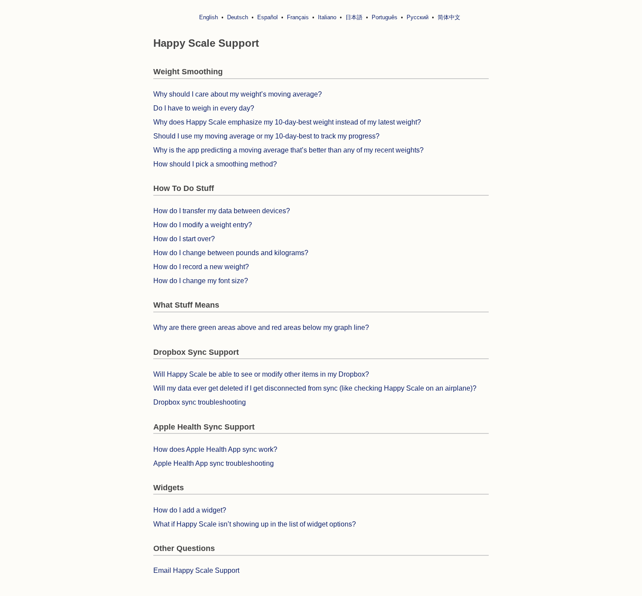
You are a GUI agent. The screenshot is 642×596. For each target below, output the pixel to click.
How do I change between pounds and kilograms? (230, 252)
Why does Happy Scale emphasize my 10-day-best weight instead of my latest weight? (287, 122)
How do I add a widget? (189, 510)
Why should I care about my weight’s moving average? (237, 94)
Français (298, 17)
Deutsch (237, 17)
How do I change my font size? (200, 280)
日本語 (353, 17)
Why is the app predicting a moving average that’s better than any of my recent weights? (288, 150)
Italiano (327, 17)
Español (267, 17)
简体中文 (449, 17)
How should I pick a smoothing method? (215, 164)
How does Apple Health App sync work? (215, 449)
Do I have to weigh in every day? (203, 108)
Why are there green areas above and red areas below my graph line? (261, 327)
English (208, 17)
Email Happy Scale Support (196, 570)
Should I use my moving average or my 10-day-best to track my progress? (266, 136)
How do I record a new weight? (201, 266)
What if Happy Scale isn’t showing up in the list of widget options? (254, 524)
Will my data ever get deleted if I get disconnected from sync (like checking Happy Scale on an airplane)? (314, 388)
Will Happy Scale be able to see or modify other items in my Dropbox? (261, 374)
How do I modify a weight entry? (202, 225)
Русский (417, 17)
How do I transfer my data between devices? (221, 211)
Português (384, 17)
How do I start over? (184, 239)
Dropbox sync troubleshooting (199, 402)
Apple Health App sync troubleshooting (213, 463)
